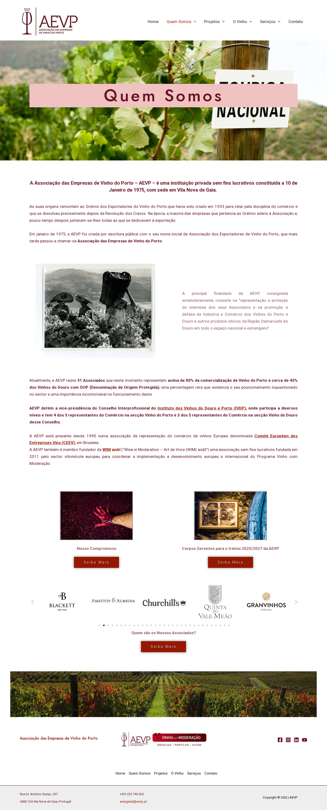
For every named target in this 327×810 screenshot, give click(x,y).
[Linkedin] (296, 739)
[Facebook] (280, 739)
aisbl (111, 449)
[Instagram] (288, 739)
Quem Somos (179, 21)
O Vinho (240, 21)
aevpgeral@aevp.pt (133, 801)
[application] (193, 21)
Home (153, 21)
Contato (295, 21)
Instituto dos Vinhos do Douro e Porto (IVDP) (202, 408)
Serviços (268, 21)
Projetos (212, 21)
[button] (32, 602)
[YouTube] (304, 739)
